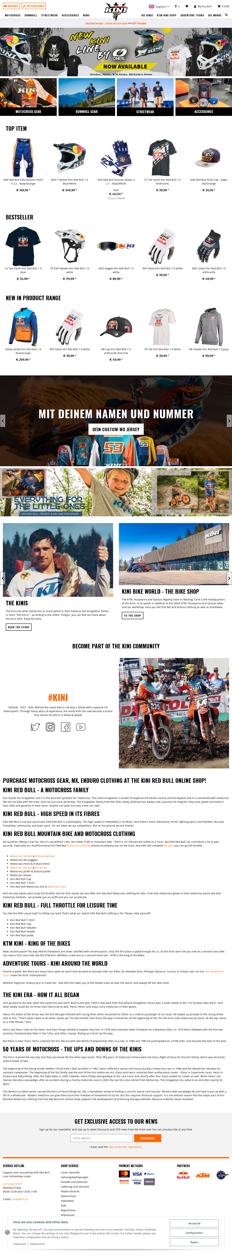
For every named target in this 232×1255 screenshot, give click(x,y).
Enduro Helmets (45, 856)
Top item (16, 128)
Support (12, 6)
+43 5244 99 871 (12, 1184)
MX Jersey (41, 868)
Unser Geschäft (70, 1173)
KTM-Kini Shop (167, 15)
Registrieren (68, 1210)
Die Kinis (147, 15)
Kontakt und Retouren (74, 1182)
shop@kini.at (20, 1199)
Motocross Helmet (21, 856)
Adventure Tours (192, 15)
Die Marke (215, 15)
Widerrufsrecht (70, 1191)
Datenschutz (37, 1243)
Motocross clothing (78, 846)
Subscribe (147, 1138)
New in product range (33, 298)
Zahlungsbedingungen (74, 1177)
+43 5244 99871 (35, 6)
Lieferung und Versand (75, 1187)
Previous (2, 170)
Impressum (19, 1243)
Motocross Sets (56, 887)
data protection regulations (125, 1147)
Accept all (194, 1223)
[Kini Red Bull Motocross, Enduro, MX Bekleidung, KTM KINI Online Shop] (116, 11)
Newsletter (67, 1201)
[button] (159, 6)
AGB (63, 1206)
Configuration (194, 1232)
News (86, 15)
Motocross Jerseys (21, 868)
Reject (194, 1242)
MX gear (169, 846)
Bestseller (19, 217)
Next (229, 170)
